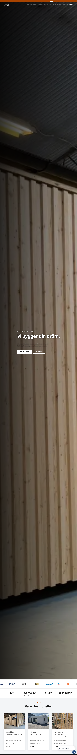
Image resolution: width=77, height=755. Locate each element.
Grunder (50, 4)
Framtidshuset (40, 4)
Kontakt (71, 4)
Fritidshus (35, 4)
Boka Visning (39, 351)
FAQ (67, 4)
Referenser (59, 4)
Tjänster (55, 4)
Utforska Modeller (24, 351)
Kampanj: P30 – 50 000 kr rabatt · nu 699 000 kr (38, 1)
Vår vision (64, 4)
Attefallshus (29, 4)
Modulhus (46, 4)
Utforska (8, 746)
